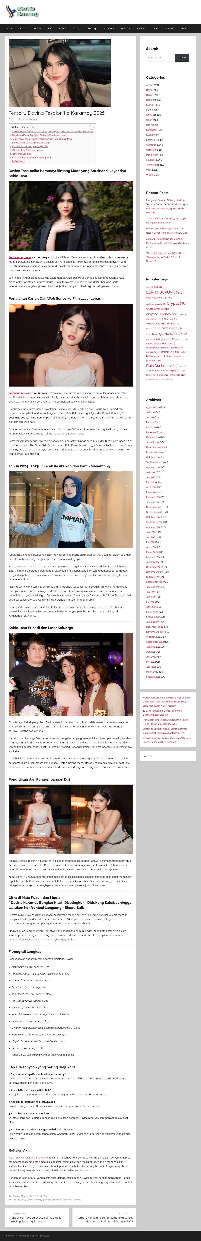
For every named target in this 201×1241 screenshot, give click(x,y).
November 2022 (154, 631)
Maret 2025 (152, 492)
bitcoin (152, 297)
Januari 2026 (153, 442)
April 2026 (151, 427)
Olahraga (92, 28)
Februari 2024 (153, 557)
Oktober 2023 (153, 577)
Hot (148, 124)
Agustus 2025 (153, 467)
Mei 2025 (151, 482)
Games (63, 28)
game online (173, 333)
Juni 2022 (151, 656)
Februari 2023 (153, 616)
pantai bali (179, 356)
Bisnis (23, 28)
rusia (158, 371)
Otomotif (109, 28)
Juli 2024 (150, 532)
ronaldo (150, 371)
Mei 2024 (151, 542)
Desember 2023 (154, 567)
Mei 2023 (151, 602)
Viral (156, 28)
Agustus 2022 (153, 646)
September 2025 (155, 462)
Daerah (37, 28)
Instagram (152, 347)
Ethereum (170, 319)
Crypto (177, 303)
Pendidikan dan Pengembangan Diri (30, 146)
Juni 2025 (151, 477)
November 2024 (154, 512)
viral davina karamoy (71, 1200)
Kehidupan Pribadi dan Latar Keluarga (31, 142)
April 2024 (151, 547)
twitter (151, 375)
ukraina (162, 375)
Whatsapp (177, 374)
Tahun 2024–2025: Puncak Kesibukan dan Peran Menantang (42, 139)
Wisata (184, 28)
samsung (169, 370)
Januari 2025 (152, 502)
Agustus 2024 (153, 527)
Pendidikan (152, 154)
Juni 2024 (151, 537)
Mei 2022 (151, 661)
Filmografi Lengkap (21, 154)
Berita (149, 90)
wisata (150, 379)
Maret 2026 (152, 432)
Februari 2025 (153, 497)
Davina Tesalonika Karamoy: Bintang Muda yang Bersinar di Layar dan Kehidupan (52, 131)
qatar (183, 366)
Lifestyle (30, 1196)
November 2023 (154, 572)
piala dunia (153, 360)
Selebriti (125, 28)
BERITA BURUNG (164, 292)
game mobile (172, 328)
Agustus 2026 (153, 407)
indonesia (167, 343)
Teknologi (142, 28)
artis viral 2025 (19, 1200)
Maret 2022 (152, 671)
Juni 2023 (151, 597)
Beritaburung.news (20, 257)
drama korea (154, 319)
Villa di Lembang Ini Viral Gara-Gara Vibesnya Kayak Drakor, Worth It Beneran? (165, 257)
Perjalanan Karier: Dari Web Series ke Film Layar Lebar (39, 135)
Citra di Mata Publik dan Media (27, 150)
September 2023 (155, 581)
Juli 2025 (150, 472)
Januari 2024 (152, 562)
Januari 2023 (152, 621)
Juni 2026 (151, 417)
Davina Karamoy (34, 1200)
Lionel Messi (176, 348)
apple (149, 287)
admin (36, 119)
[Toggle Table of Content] (90, 127)
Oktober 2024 (153, 517)
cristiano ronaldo (156, 304)
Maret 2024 (152, 552)
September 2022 (155, 641)
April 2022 (151, 666)
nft (169, 356)
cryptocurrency (161, 314)
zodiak (168, 379)
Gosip (77, 28)
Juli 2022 (150, 651)
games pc (181, 339)
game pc (153, 339)
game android (169, 323)
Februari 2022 (153, 676)
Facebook (151, 324)
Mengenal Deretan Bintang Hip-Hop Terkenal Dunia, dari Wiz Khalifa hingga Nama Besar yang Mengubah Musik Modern (167, 701)
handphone (152, 343)
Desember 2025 (154, 447)
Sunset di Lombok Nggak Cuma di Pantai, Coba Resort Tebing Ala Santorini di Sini (167, 243)
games (167, 339)
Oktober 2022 (153, 636)
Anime (9, 28)
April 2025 (151, 487)
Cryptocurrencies (157, 308)
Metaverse (155, 356)
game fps (153, 328)
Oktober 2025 (153, 457)
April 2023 (151, 606)
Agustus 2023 (153, 587)
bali (158, 286)
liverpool (151, 352)
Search (182, 57)
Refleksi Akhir (18, 161)
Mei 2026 (151, 422)
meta (184, 352)
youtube (159, 379)
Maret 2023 (152, 612)
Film (50, 28)
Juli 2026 (151, 412)
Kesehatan (151, 130)
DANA (183, 314)
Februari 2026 (153, 437)
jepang (164, 348)
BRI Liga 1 (165, 297)
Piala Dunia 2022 (162, 366)
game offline (152, 334)
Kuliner (170, 28)
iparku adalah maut (52, 1200)
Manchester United (169, 351)
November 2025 (154, 452)
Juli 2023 (150, 592)
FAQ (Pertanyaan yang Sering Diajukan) (31, 157)
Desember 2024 (154, 507)
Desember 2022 (154, 626)
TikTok (181, 371)
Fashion (16, 1196)
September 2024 (155, 522)
